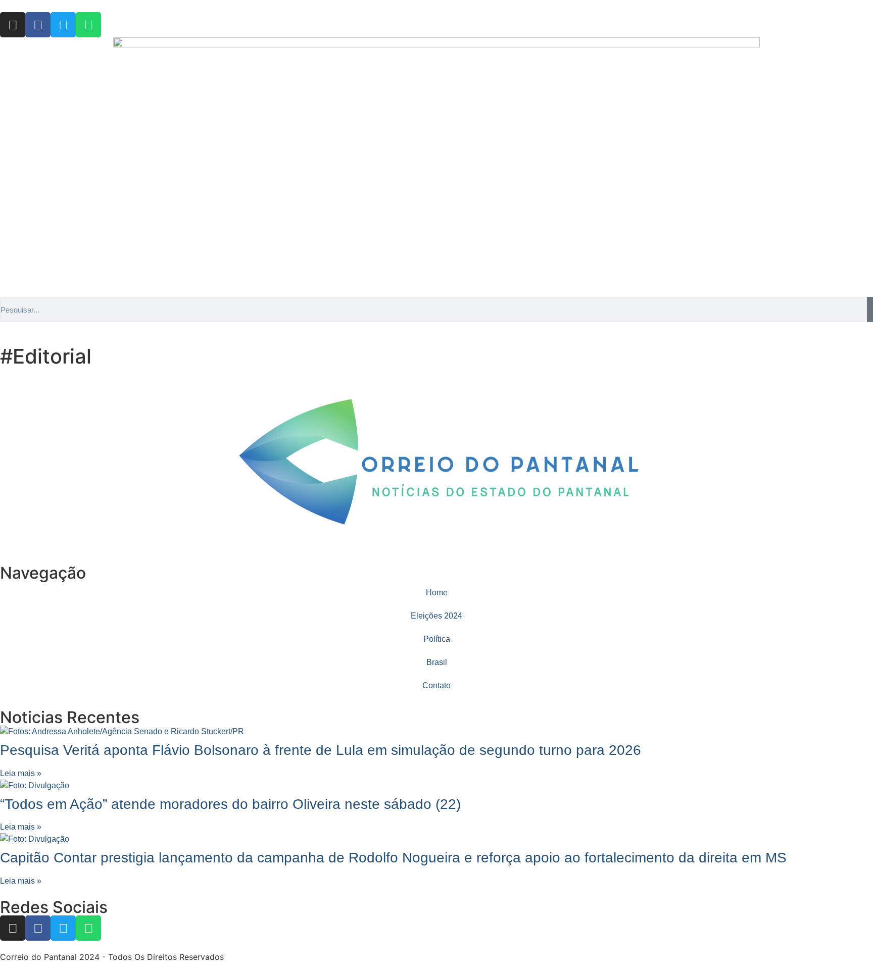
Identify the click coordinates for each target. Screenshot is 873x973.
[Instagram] (12, 24)
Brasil (436, 662)
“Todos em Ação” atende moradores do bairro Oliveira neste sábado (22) (230, 804)
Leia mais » (20, 773)
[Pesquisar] (870, 309)
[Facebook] (38, 24)
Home (437, 592)
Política (436, 639)
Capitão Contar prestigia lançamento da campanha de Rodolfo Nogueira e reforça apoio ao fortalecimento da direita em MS (393, 857)
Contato (436, 685)
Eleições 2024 (436, 615)
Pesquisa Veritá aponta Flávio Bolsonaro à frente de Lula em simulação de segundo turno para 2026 (320, 750)
